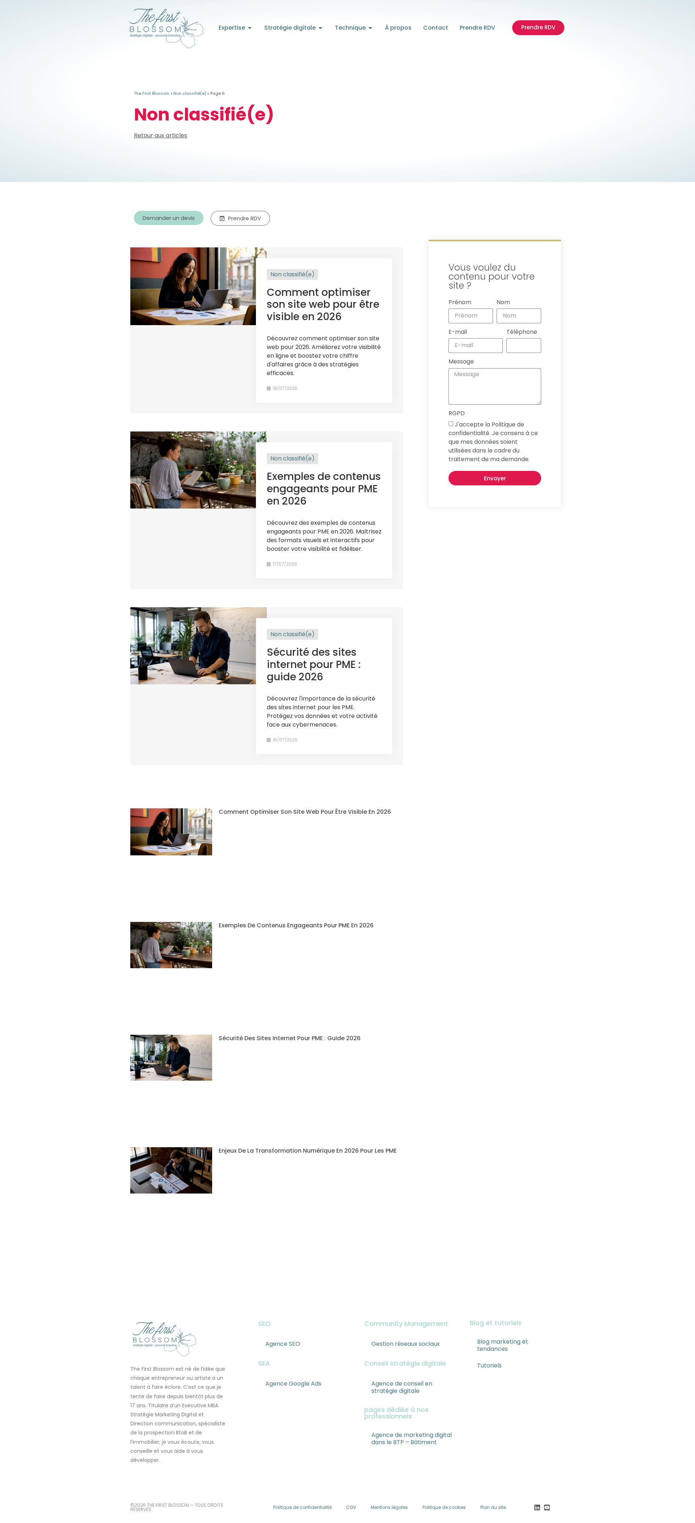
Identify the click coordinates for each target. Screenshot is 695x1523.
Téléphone (521, 332)
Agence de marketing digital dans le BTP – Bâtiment (411, 1438)
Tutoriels (489, 1365)
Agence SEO (282, 1344)
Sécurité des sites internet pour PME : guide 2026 (314, 664)
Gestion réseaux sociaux (405, 1344)
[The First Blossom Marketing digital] (166, 28)
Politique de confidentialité (302, 1507)
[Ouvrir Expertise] (250, 28)
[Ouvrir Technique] (370, 28)
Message (461, 361)
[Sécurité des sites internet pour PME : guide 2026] (198, 682)
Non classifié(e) (189, 93)
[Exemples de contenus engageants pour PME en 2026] (198, 506)
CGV (351, 1507)
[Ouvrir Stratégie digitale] (320, 28)
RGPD (456, 413)
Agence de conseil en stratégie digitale (401, 1387)
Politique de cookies (444, 1507)
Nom (503, 302)
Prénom (459, 302)
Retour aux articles (160, 135)
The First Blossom (151, 93)
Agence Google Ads (293, 1383)
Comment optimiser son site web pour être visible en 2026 (323, 304)
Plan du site (493, 1507)
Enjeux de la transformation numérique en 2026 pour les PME (308, 1150)
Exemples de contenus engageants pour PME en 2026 (324, 488)
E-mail (457, 332)
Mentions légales (389, 1507)
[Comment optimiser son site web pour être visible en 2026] (198, 323)
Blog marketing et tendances (502, 1345)
